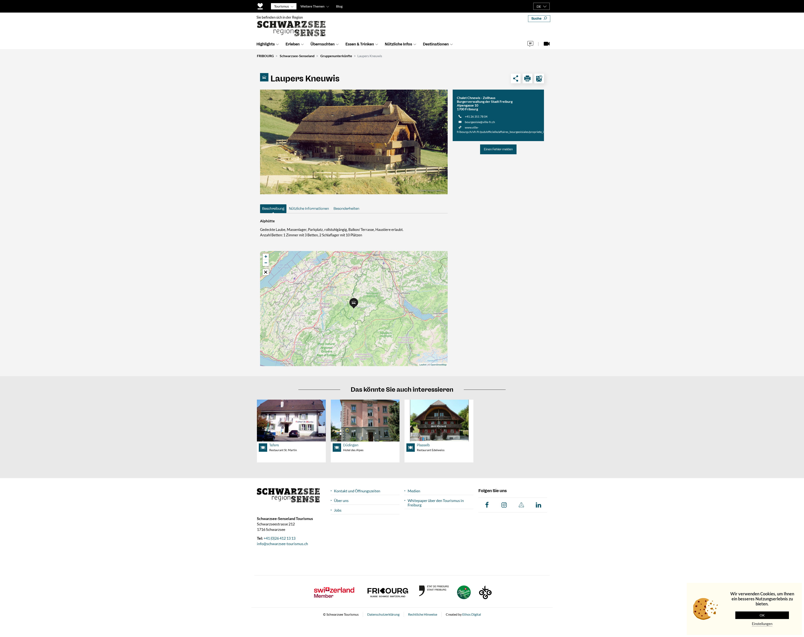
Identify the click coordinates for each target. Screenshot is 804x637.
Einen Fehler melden (498, 149)
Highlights (265, 44)
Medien (414, 491)
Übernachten (323, 44)
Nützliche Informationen (309, 208)
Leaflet (422, 364)
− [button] (265, 262)
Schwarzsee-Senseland (297, 56)
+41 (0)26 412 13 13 (279, 538)
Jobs (337, 510)
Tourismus (281, 6)
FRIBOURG (265, 56)
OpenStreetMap (438, 364)
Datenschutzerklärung (383, 614)
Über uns (341, 500)
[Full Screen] (266, 272)
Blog (339, 6)
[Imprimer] (527, 78)
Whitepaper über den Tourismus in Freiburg (436, 502)
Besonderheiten (346, 208)
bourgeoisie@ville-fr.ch (480, 122)
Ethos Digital (471, 614)
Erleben (293, 44)
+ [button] (265, 256)
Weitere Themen (312, 6)
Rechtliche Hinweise (422, 614)
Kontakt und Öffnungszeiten (357, 491)
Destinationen (436, 44)
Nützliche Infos (398, 44)
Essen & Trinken (359, 44)
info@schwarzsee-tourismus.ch (282, 543)
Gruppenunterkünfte (336, 56)
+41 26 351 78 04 (476, 116)
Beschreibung (273, 208)
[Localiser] (539, 78)
